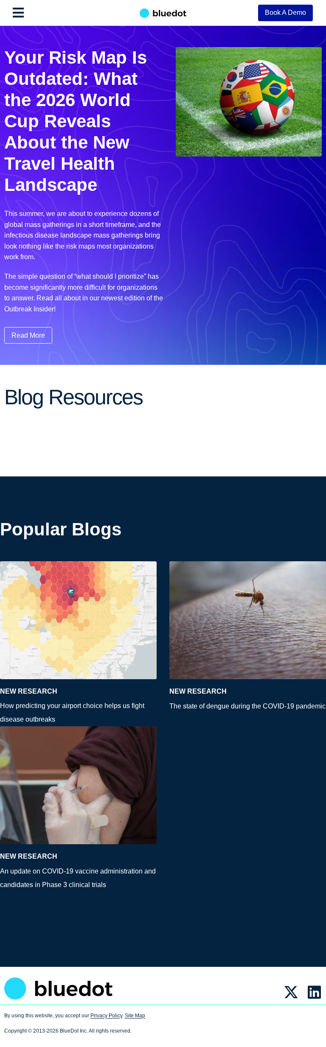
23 (181, 918)
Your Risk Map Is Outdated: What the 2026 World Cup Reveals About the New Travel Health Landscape (75, 121)
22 (161, 918)
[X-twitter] (291, 992)
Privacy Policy (106, 1016)
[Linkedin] (314, 992)
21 (141, 918)
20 (120, 918)
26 (242, 918)
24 (202, 918)
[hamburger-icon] (18, 12)
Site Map (135, 1016)
